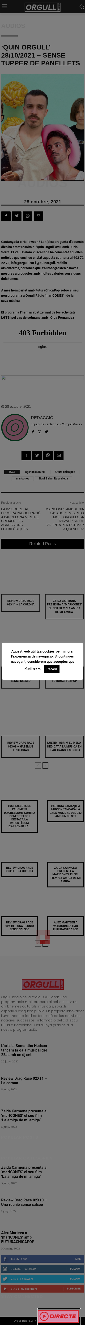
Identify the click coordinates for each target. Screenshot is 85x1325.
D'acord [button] (52, 669)
